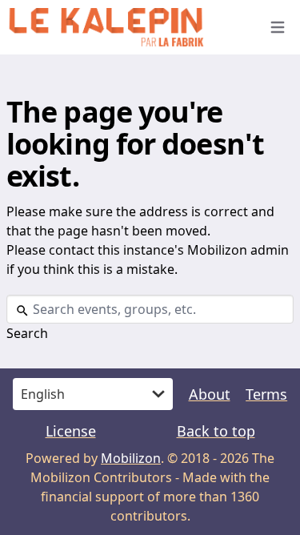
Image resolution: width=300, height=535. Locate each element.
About (209, 394)
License (71, 430)
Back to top (216, 430)
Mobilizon (131, 458)
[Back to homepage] (126, 27)
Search (27, 333)
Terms (266, 394)
